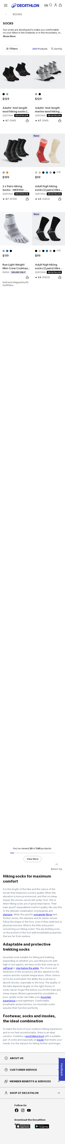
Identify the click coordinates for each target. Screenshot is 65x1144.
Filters (14, 48)
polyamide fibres (43, 914)
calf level (8, 968)
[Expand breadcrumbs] (5, 14)
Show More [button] (9, 36)
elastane (7, 914)
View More (32, 859)
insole (40, 1039)
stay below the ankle (27, 968)
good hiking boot (34, 1036)
